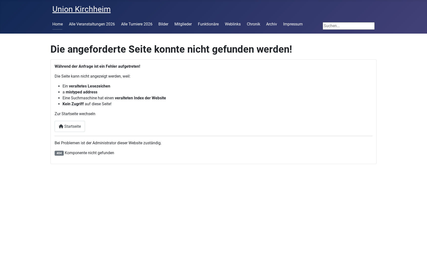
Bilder (163, 24)
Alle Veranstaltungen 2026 (92, 24)
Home (57, 24)
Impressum (293, 24)
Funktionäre (208, 24)
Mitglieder (183, 24)
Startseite (72, 126)
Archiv (271, 24)
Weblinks (233, 24)
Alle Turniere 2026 (136, 24)
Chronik (253, 24)
